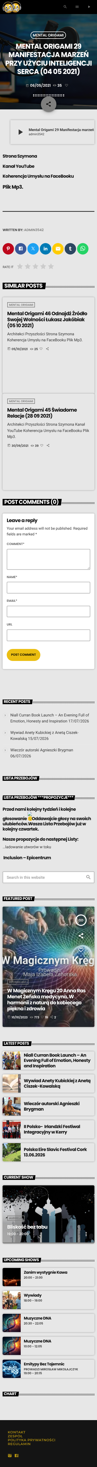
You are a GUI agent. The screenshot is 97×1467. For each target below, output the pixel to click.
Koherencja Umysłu (23, 176)
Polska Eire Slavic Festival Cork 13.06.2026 (55, 1152)
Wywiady (32, 1295)
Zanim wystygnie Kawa (45, 1272)
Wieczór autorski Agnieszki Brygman (41, 750)
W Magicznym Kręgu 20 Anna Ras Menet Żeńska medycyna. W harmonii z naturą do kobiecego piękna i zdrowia (46, 999)
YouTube (25, 166)
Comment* (16, 544)
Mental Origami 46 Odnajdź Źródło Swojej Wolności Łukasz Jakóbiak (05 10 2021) (47, 319)
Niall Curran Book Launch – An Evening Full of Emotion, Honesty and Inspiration (57, 1060)
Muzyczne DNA (37, 1318)
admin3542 (34, 229)
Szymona (27, 156)
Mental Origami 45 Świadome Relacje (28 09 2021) (42, 412)
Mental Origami (48, 35)
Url (9, 624)
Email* (12, 601)
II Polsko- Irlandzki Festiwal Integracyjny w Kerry (52, 1129)
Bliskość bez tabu (27, 1226)
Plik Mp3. (13, 186)
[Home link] (11, 7)
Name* (12, 577)
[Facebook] (16, 1456)
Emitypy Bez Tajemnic (44, 1364)
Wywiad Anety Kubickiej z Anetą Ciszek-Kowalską (57, 1083)
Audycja (16, 1218)
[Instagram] (10, 1456)
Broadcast (18, 982)
